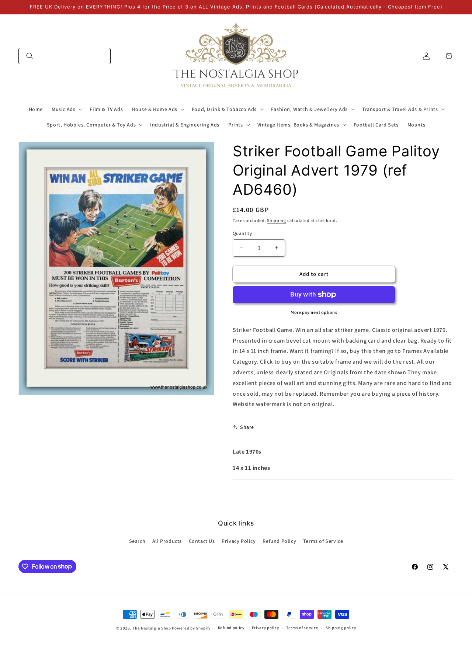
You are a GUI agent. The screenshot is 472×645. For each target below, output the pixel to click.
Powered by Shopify (191, 628)
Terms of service (302, 627)
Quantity (242, 233)
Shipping (276, 220)
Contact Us (202, 541)
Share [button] (247, 427)
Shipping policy (341, 627)
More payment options (314, 312)
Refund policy (231, 627)
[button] (64, 56)
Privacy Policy (239, 541)
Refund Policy (279, 541)
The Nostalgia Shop (151, 628)
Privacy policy (265, 627)
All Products (167, 541)
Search (137, 541)
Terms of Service (323, 541)
